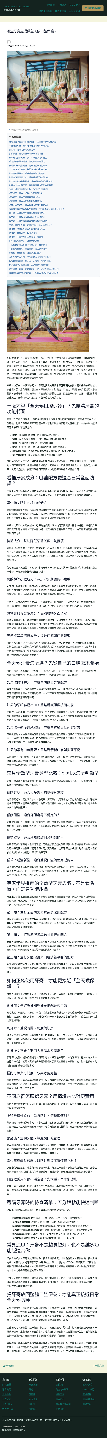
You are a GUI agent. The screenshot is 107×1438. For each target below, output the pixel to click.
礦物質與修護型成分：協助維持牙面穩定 (27, 161)
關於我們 (60, 1384)
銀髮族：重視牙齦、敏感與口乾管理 (25, 253)
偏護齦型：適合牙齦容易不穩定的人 (25, 197)
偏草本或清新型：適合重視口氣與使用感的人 (29, 205)
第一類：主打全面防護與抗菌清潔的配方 (27, 213)
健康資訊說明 (88, 1399)
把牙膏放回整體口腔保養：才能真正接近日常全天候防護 (34, 273)
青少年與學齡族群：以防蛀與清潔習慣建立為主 (30, 257)
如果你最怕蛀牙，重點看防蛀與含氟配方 (27, 173)
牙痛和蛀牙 (7, 1404)
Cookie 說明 (88, 1389)
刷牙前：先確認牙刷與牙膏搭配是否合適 (27, 229)
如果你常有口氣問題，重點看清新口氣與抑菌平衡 (31, 185)
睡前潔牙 (33, 1409)
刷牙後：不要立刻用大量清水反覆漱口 (26, 237)
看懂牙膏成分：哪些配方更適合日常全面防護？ (30, 145)
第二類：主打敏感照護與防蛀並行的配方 (27, 217)
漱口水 (32, 1404)
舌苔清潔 (33, 1399)
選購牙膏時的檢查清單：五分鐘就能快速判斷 (29, 265)
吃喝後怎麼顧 (46, 11)
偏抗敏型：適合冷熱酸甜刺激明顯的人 (26, 201)
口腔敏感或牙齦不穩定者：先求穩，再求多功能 (30, 261)
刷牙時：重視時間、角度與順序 (23, 233)
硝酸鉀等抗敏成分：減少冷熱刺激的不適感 (28, 157)
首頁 (8, 130)
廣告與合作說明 (63, 1404)
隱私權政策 (87, 1384)
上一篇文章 (7, 1366)
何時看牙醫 (7, 1409)
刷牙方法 (33, 1384)
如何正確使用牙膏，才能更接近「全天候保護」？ (31, 225)
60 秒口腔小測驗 (93, 8)
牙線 (31, 1389)
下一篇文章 (100, 1366)
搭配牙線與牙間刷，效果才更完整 (24, 241)
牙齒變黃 (61, 5)
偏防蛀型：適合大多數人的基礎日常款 (26, 193)
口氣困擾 (50, 5)
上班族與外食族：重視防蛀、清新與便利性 (28, 249)
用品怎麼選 (74, 11)
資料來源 (60, 1394)
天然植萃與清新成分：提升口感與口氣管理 (28, 165)
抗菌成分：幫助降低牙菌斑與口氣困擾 (26, 153)
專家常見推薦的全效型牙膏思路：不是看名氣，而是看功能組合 (37, 209)
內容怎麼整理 (62, 1389)
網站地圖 (86, 1404)
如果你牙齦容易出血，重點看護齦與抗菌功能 (29, 177)
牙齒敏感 (6, 1399)
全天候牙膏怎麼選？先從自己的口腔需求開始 (29, 169)
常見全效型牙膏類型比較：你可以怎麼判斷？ (29, 189)
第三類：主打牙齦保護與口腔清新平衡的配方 (29, 221)
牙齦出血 (6, 1394)
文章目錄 (16, 136)
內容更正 (60, 1399)
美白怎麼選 (60, 11)
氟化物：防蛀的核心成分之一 (22, 150)
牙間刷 (32, 1394)
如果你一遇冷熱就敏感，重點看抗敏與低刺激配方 (31, 181)
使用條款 (86, 1394)
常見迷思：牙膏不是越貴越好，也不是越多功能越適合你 (34, 269)
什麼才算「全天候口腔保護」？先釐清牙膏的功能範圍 (33, 142)
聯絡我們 (60, 1409)
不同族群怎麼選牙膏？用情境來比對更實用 (28, 245)
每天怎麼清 (74, 5)
